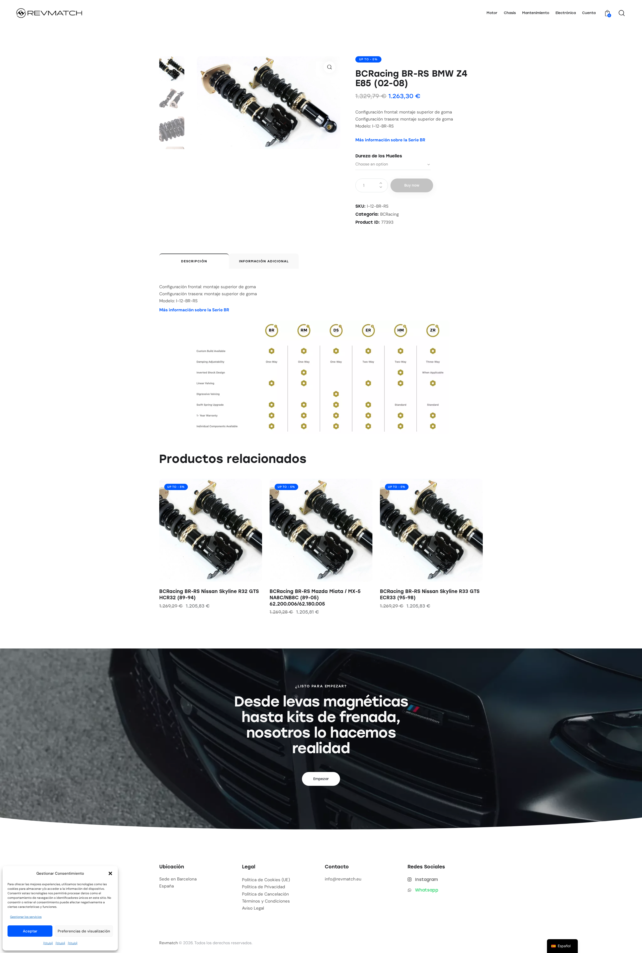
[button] (110, 873)
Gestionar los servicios (26, 917)
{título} (48, 943)
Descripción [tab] (194, 261)
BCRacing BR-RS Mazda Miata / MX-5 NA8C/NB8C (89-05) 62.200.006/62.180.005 (315, 597)
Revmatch (168, 942)
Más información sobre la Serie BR (390, 140)
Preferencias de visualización (84, 931)
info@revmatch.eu (343, 879)
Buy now (411, 185)
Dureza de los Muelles (378, 155)
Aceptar (30, 931)
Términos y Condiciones (266, 901)
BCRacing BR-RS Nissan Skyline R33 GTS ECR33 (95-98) (429, 594)
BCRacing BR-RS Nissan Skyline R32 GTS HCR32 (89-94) (209, 594)
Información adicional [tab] (264, 261)
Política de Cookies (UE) (266, 879)
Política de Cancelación (265, 894)
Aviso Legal (253, 908)
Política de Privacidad (263, 886)
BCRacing (389, 214)
